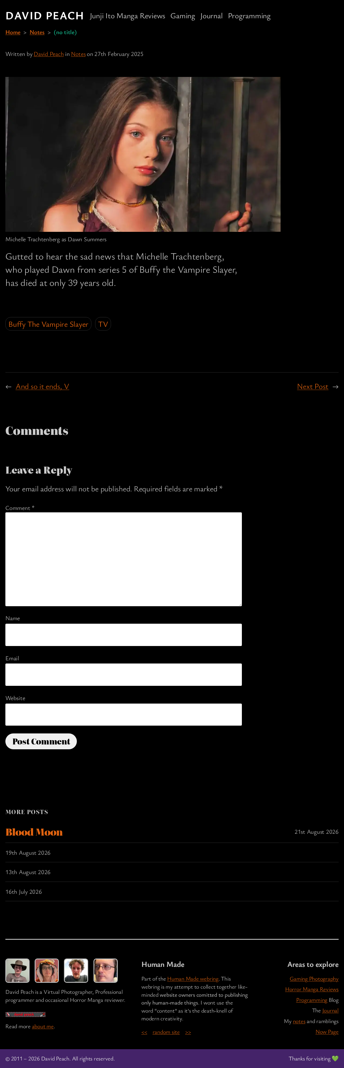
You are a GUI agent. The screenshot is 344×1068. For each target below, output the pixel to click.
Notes (37, 32)
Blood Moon (34, 831)
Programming (311, 999)
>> (188, 1031)
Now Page (327, 1031)
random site (166, 1031)
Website (15, 698)
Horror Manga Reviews (312, 989)
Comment (20, 507)
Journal (330, 1010)
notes (299, 1021)
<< (144, 1031)
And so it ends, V (42, 386)
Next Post (312, 386)
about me (43, 1026)
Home (12, 32)
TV (103, 324)
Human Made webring (192, 978)
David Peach (44, 15)
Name (12, 618)
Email (12, 658)
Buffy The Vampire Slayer (48, 324)
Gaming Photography (314, 978)
